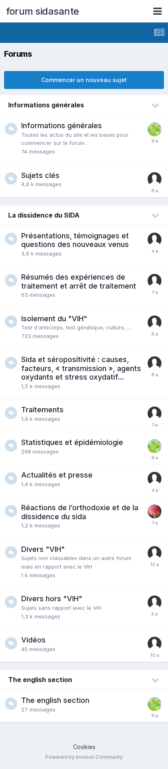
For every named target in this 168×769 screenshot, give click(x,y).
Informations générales (46, 105)
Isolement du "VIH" (54, 318)
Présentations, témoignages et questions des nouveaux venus (75, 240)
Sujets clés (40, 175)
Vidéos (33, 640)
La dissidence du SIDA (44, 215)
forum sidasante (42, 11)
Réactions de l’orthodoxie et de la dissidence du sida (79, 512)
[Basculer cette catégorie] (156, 106)
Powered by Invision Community (84, 757)
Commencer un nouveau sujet (84, 79)
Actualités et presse (57, 475)
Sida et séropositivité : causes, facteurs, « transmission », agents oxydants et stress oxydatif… (81, 368)
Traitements (42, 409)
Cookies (84, 746)
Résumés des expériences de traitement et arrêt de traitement (78, 281)
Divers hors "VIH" (51, 598)
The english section (40, 680)
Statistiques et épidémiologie (72, 442)
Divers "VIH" (43, 549)
